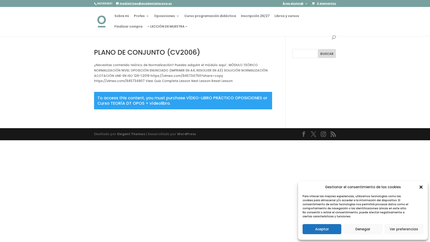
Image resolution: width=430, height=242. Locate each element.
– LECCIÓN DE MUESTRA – (167, 27)
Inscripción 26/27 (255, 16)
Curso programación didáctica (210, 16)
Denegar (362, 229)
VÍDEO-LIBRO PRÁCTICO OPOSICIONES (224, 98)
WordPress (186, 134)
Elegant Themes (131, 134)
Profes (139, 16)
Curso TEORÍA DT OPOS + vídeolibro (133, 103)
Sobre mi (121, 16)
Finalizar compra (128, 27)
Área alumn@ (293, 3)
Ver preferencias (404, 229)
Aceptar (322, 229)
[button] (421, 187)
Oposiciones (164, 16)
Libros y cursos (287, 16)
